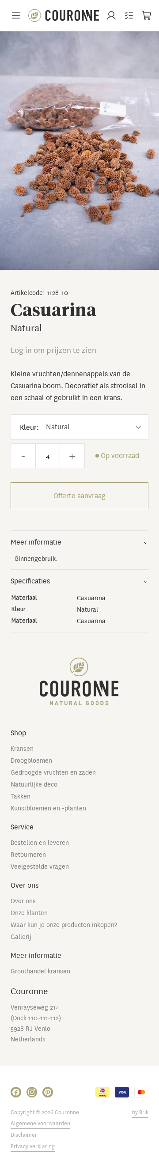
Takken (20, 796)
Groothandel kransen (40, 971)
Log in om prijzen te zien (53, 350)
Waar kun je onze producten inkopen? (64, 925)
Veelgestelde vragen (40, 866)
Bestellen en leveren (40, 843)
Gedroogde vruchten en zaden (53, 772)
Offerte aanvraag (79, 495)
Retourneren (28, 855)
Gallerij (21, 937)
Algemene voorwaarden (40, 1123)
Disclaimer (24, 1135)
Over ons (23, 901)
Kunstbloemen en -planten (48, 808)
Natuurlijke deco (34, 784)
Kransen (22, 749)
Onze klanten (29, 913)
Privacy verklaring (33, 1146)
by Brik (140, 1112)
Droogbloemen (31, 760)
